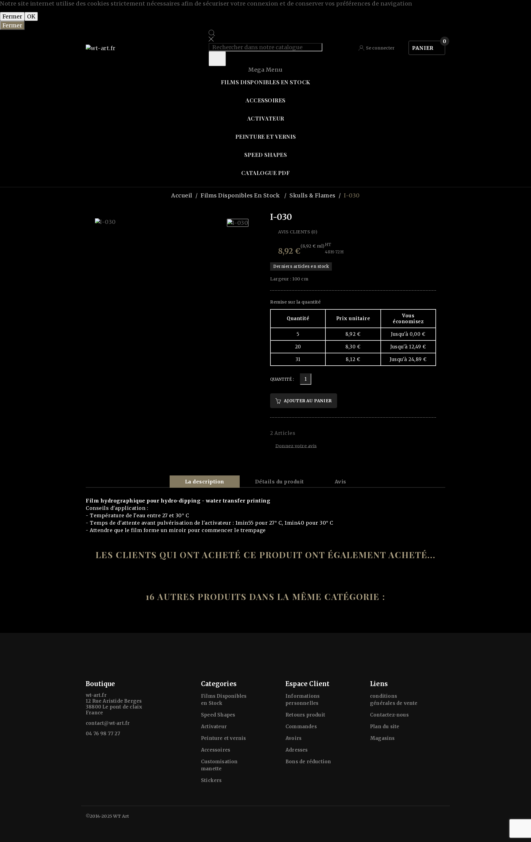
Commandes (301, 726)
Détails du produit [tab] (279, 482)
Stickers (211, 780)
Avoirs (293, 738)
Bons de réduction (308, 762)
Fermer (12, 16)
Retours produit (305, 715)
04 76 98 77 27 (103, 734)
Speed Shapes (218, 715)
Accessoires (215, 750)
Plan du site (384, 726)
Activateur (214, 726)
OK (31, 16)
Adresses (296, 750)
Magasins (382, 738)
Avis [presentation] (340, 482)
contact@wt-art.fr (108, 723)
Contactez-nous (389, 715)
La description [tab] (204, 482)
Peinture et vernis (223, 738)
